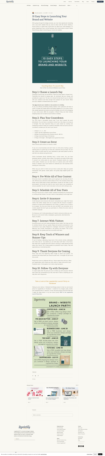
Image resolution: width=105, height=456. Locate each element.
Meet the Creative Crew (61, 440)
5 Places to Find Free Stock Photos (33, 398)
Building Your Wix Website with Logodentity (70, 398)
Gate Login (80, 427)
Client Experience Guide (82, 429)
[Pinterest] (83, 446)
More (69, 5)
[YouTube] (81, 446)
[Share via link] (38, 375)
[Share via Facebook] (32, 375)
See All (77, 385)
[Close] (103, 454)
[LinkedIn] (79, 446)
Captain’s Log (36, 5)
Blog (79, 440)
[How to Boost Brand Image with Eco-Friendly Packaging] (52, 391)
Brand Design (53, 5)
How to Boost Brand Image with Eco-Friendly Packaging (52, 398)
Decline (95, 454)
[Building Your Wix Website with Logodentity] (70, 391)
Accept (100, 454)
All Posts (29, 5)
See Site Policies (44, 454)
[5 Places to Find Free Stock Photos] (35, 391)
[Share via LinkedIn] (35, 375)
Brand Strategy (44, 5)
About (58, 438)
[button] (76, 5)
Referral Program (81, 433)
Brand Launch (62, 5)
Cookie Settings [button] (89, 454)
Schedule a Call (81, 432)
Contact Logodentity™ (61, 443)
